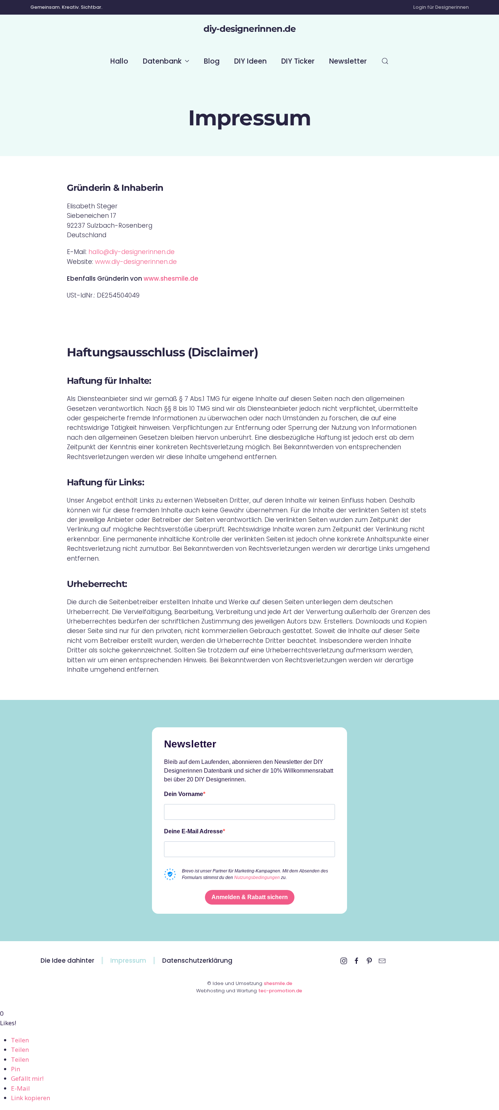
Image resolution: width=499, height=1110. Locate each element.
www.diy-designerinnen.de (136, 261)
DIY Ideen (250, 61)
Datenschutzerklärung (197, 960)
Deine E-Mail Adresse (193, 831)
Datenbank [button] (162, 61)
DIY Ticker (298, 61)
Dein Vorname (183, 794)
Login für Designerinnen (441, 7)
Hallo (119, 61)
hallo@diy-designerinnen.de (131, 251)
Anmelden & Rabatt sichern (250, 897)
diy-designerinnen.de (249, 28)
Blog (212, 61)
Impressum (128, 960)
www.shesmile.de (171, 278)
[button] (385, 61)
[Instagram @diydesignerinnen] (343, 960)
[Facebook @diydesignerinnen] (356, 960)
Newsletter (348, 61)
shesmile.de (278, 983)
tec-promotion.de (280, 990)
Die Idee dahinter (67, 960)
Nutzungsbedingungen (257, 877)
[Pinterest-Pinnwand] (369, 960)
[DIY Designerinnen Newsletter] (382, 960)
